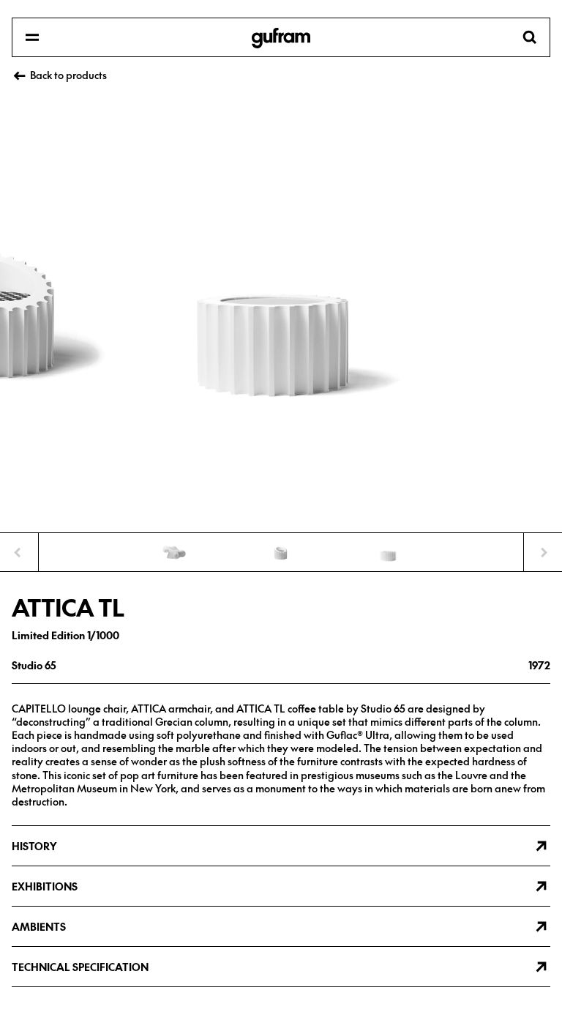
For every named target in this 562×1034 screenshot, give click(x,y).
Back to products (68, 74)
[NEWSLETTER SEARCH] (281, 38)
